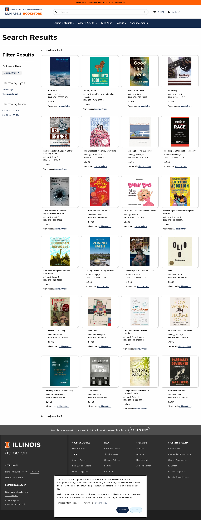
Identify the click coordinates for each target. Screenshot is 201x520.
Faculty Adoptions (176, 471)
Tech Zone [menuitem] (107, 23)
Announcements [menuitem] (139, 23)
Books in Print (183, 448)
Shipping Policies (112, 460)
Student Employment (183, 460)
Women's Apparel (80, 471)
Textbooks (7, 89)
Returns (107, 465)
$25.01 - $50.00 (10, 115)
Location (140, 454)
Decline (123, 509)
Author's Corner (143, 465)
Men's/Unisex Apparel (82, 465)
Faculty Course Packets (178, 477)
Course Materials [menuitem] (62, 23)
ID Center (181, 465)
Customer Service (112, 448)
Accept (136, 509)
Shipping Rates (111, 454)
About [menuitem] (120, 23)
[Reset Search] (145, 12)
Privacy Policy (100, 502)
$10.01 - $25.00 (10, 110)
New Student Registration (179, 454)
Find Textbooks (79, 448)
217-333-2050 (11, 495)
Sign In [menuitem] (174, 12)
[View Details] (60, 71)
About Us (140, 448)
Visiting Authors (11, 72)
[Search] (56, 12)
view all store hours (14, 477)
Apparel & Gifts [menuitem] (86, 23)
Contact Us (109, 471)
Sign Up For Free (139, 430)
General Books (10, 94)
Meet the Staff (142, 460)
